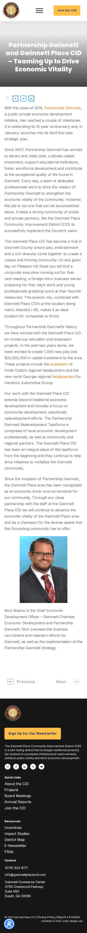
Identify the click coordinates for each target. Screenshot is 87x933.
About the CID (16, 784)
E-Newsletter (15, 845)
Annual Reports (17, 802)
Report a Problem (68, 917)
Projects (11, 790)
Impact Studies (16, 833)
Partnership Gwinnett (62, 108)
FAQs (8, 851)
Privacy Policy (46, 917)
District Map (14, 839)
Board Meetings (17, 796)
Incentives (13, 827)
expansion (59, 364)
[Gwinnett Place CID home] (11, 10)
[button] (39, 10)
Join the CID (15, 808)
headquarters (63, 376)
